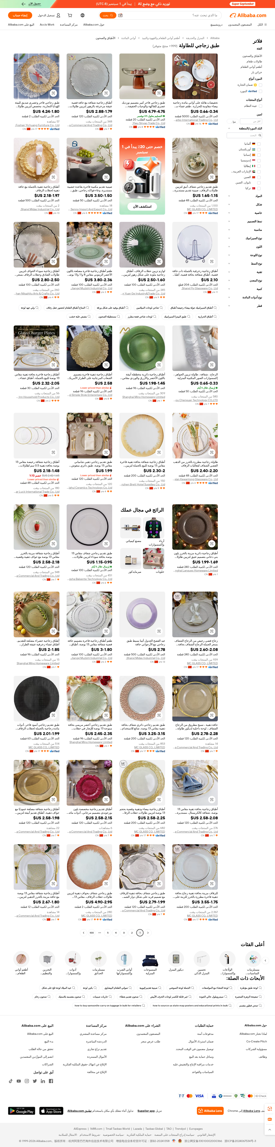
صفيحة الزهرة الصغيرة (246, 996)
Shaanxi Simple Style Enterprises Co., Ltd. (89, 394)
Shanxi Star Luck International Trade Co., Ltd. (36, 491)
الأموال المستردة (97, 1056)
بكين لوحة (88, 987)
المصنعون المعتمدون (148, 1033)
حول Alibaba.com (256, 1025)
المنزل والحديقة (195, 38)
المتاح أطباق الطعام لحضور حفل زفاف (65, 307)
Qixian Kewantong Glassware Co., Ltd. (195, 479)
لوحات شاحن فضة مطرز (140, 316)
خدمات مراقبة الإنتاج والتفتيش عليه (193, 1064)
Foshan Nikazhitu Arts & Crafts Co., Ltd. (36, 293)
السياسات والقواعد (203, 1072)
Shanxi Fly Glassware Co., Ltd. (199, 288)
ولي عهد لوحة (28, 307)
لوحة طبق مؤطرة (249, 987)
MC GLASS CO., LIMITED (202, 209)
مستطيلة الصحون (107, 316)
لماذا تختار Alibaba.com (253, 1033)
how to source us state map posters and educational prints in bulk (190, 1005)
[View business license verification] (174, 1141)
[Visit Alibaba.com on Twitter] (34, 1081)
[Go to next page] (83, 932)
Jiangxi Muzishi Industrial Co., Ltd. (91, 288)
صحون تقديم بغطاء (129, 996)
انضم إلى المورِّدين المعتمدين (36, 1056)
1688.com (96, 1128)
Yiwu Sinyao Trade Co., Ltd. (148, 123)
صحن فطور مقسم (248, 1005)
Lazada (137, 1128)
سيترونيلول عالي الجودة (211, 996)
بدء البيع (48, 1041)
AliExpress (80, 1128)
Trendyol (180, 1128)
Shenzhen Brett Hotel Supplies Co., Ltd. (142, 484)
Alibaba (214, 38)
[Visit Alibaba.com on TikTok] (10, 1081)
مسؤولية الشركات (256, 1049)
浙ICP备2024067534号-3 (240, 1141)
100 (92, 932)
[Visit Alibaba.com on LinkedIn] (42, 1081)
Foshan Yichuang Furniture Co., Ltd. (37, 125)
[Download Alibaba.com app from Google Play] (21, 1111)
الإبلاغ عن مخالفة (97, 1072)
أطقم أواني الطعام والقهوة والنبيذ (161, 38)
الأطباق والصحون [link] (105, 38)
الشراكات (47, 1064)
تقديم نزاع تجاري (97, 1049)
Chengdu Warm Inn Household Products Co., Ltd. (36, 396)
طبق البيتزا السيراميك (175, 316)
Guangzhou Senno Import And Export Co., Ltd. (89, 209)
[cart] (69, 16)
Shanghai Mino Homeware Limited (143, 396)
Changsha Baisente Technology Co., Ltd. (89, 579)
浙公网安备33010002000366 (203, 1141)
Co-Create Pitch (256, 1041)
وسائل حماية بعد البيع (201, 1056)
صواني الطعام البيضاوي (116, 987)
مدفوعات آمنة (205, 1033)
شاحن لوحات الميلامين (147, 307)
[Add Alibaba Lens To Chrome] (210, 1111)
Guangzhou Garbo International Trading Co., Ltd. (195, 119)
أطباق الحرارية (205, 316)
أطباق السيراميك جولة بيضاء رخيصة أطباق (192, 307)
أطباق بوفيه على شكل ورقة (111, 307)
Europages (196, 1128)
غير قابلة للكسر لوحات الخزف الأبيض (169, 996)
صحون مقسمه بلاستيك (69, 996)
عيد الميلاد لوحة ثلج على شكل (56, 987)
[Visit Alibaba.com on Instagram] (26, 1081)
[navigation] (244, 486)
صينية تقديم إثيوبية (148, 987)
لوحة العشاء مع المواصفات (215, 987)
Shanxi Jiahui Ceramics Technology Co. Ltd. (89, 487)
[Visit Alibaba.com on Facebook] (51, 1081)
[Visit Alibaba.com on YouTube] (18, 1081)
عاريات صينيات (100, 996)
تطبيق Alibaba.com (79, 1110)
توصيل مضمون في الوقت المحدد (195, 1049)
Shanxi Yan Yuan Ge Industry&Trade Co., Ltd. (142, 293)
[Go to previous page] (148, 932)
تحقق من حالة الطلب (41, 1049)
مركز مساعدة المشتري (93, 1033)
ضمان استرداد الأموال (201, 1041)
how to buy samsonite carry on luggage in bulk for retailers (108, 1005)
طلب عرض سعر (150, 1041)
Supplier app (146, 1110)
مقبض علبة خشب (78, 316)
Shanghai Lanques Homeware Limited (195, 570)
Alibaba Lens (251, 1110)
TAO (169, 1128)
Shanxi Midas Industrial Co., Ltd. (39, 209)
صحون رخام (41, 996)
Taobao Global (154, 1128)
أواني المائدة (128, 38)
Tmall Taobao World (118, 1128)
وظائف (263, 1056)
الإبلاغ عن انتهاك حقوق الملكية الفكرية (85, 1064)
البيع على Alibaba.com (40, 1033)
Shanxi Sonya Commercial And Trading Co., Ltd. (89, 125)
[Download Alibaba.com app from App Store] (51, 1111)
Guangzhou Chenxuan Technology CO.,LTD (195, 400)
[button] (120, 15)
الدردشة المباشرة (96, 1041)
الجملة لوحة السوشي (179, 987)
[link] (270, 1109)
